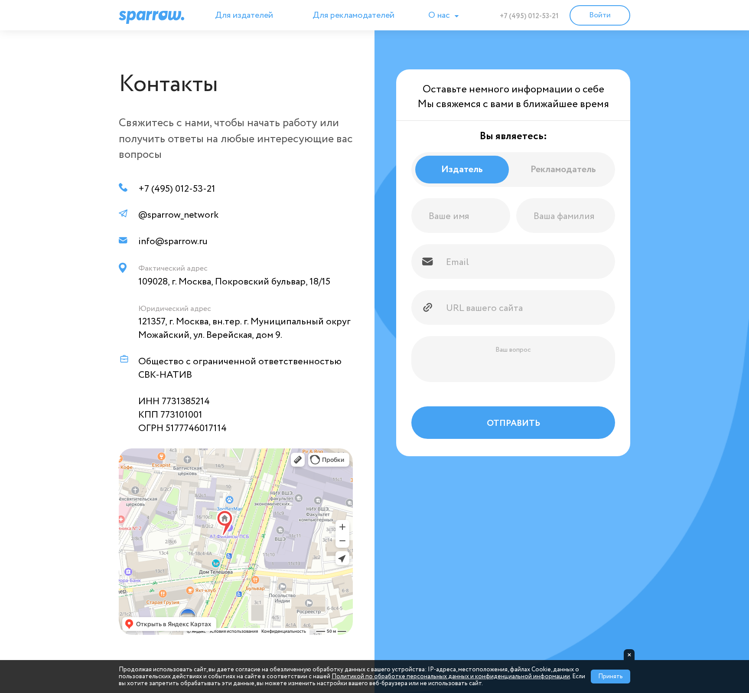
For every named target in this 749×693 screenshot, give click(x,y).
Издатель (462, 170)
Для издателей (244, 15)
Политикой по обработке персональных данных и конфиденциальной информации (451, 676)
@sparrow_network (178, 215)
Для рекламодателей (353, 15)
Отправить (513, 423)
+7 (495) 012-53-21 (529, 16)
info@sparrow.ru (173, 241)
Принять (610, 676)
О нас (440, 15)
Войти (600, 15)
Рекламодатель (563, 170)
